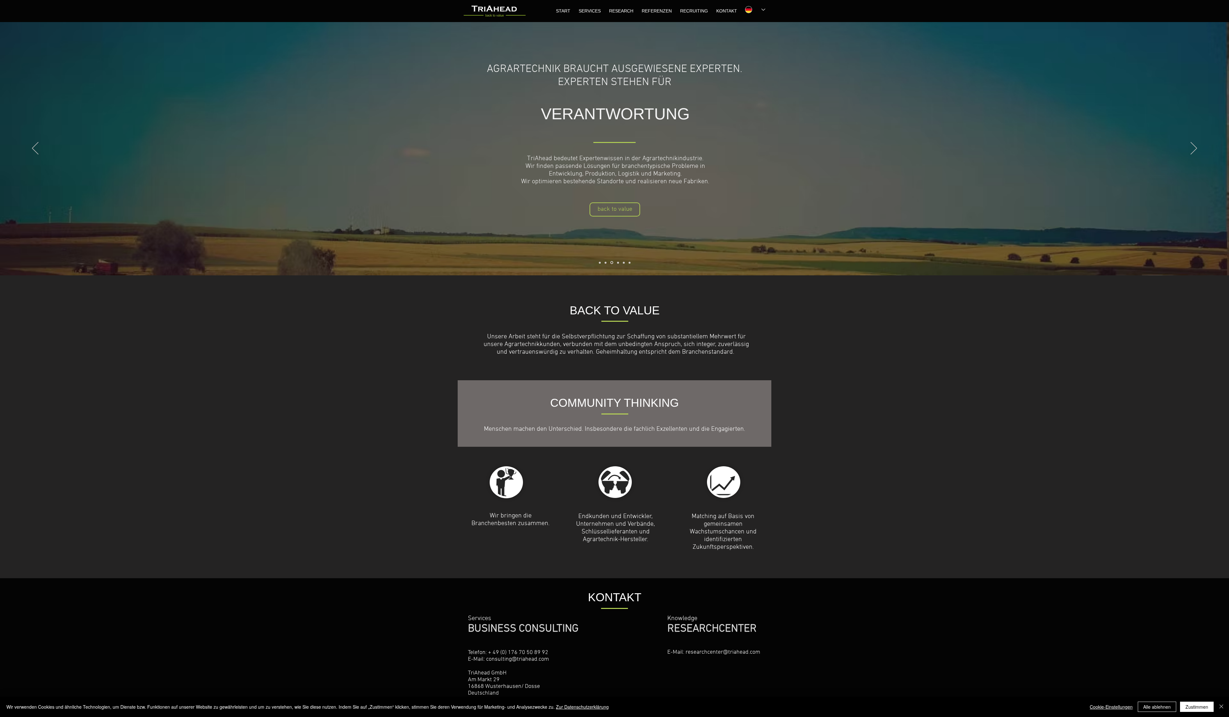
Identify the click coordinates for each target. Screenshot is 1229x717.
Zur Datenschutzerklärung (582, 707)
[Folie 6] (630, 263)
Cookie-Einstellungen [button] (1111, 707)
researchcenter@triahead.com (723, 652)
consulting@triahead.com (517, 659)
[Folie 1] (600, 263)
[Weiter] (1194, 148)
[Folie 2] (605, 263)
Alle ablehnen (1157, 707)
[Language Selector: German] (752, 9)
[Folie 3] (611, 262)
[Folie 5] (624, 263)
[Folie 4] (618, 263)
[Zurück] (35, 148)
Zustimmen (1196, 707)
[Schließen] (1221, 707)
